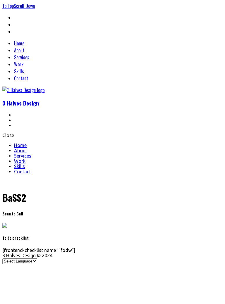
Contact (21, 78)
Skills (19, 71)
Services (21, 57)
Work (18, 64)
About (19, 50)
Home (19, 43)
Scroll (24, 5)
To (8, 5)
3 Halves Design (20, 103)
